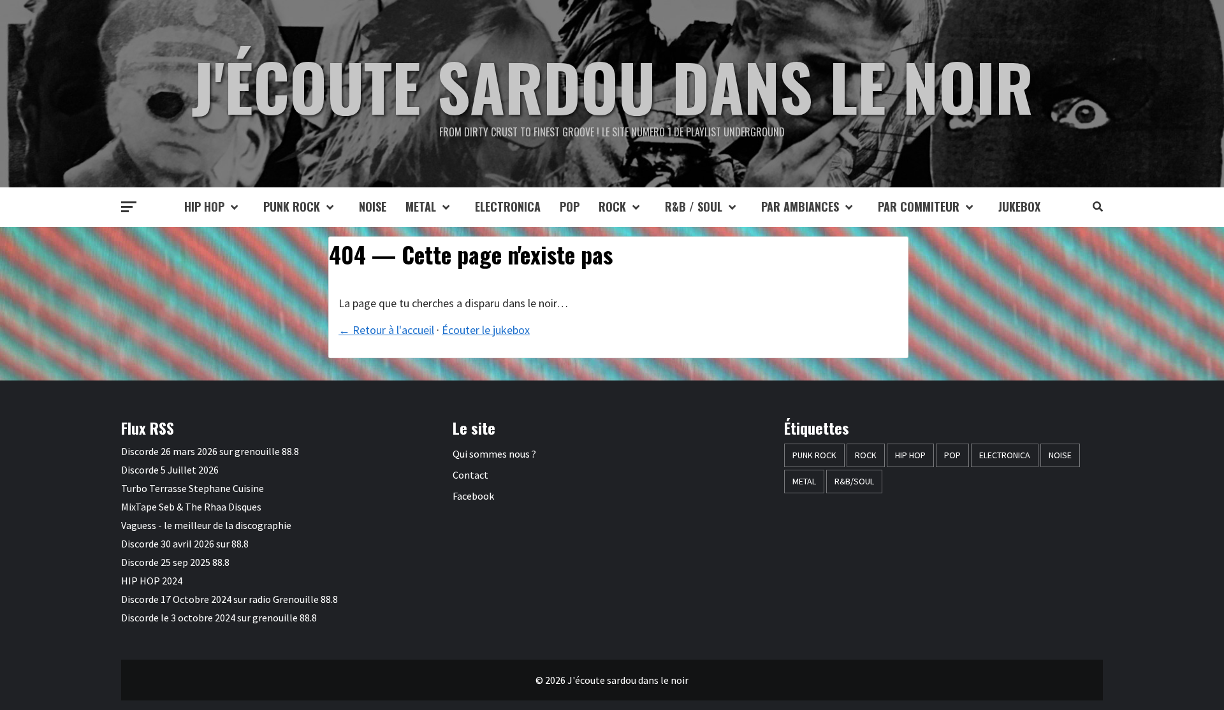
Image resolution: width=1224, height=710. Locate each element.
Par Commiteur (918, 206)
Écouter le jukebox (486, 329)
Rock (612, 206)
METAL (420, 206)
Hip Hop (204, 206)
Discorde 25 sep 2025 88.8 (175, 562)
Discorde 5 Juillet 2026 (170, 469)
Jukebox (1019, 206)
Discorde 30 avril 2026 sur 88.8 (185, 543)
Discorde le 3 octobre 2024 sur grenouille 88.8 (219, 617)
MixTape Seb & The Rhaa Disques (191, 506)
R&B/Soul (854, 481)
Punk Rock (291, 206)
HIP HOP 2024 (151, 580)
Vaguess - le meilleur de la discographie (206, 525)
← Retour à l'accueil (386, 329)
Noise (372, 206)
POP (569, 206)
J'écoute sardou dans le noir (612, 86)
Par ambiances (800, 206)
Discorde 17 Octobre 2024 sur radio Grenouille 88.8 (229, 599)
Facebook (473, 495)
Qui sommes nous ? (494, 453)
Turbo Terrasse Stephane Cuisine (192, 488)
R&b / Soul (693, 206)
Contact (470, 474)
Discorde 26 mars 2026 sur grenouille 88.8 (210, 451)
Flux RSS (147, 427)
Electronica (508, 206)
